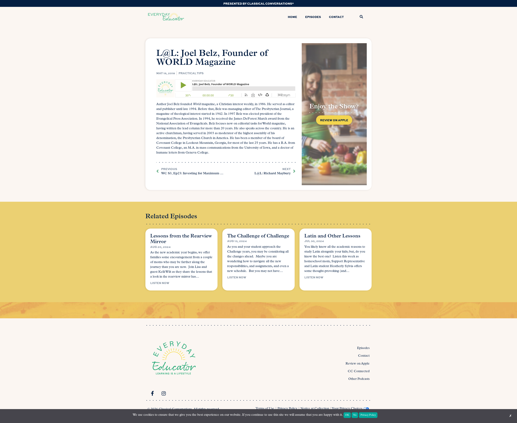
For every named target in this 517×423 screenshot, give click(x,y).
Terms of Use (264, 408)
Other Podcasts (359, 379)
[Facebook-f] (152, 393)
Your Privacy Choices (347, 408)
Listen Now (159, 283)
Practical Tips (191, 73)
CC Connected (359, 371)
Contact (336, 17)
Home (292, 17)
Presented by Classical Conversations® (258, 3)
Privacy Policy (287, 408)
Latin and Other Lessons (332, 236)
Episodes (313, 17)
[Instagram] (163, 393)
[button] (361, 17)
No (355, 415)
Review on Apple (358, 363)
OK (347, 415)
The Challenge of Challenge (258, 236)
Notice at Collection (315, 408)
